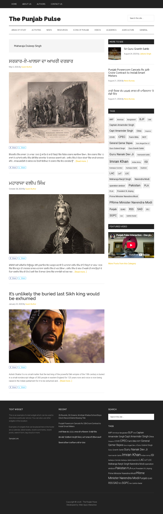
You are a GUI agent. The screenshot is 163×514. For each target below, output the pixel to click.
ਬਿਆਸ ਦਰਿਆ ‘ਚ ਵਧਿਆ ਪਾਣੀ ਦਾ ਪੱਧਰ (72, 443)
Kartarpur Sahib (131, 168)
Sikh (121, 216)
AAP (111, 119)
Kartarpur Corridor (116, 168)
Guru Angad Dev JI (142, 143)
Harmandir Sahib (143, 155)
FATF (144, 137)
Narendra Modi (142, 179)
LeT (119, 173)
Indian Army (136, 162)
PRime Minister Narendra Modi (131, 202)
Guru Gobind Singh (117, 148)
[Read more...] (82, 161)
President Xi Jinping (125, 191)
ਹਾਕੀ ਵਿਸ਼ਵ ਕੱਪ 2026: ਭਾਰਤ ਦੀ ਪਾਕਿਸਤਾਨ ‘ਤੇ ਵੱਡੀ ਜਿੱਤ (78, 432)
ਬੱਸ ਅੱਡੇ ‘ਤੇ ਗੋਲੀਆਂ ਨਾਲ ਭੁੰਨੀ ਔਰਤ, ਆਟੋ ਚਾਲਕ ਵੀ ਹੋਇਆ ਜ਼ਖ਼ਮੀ (80, 437)
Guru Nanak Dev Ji (122, 154)
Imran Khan (119, 161)
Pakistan (134, 185)
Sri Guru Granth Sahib (136, 48)
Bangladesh (131, 120)
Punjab (113, 209)
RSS (131, 209)
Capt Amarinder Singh (121, 130)
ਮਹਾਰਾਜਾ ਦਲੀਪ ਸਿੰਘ (27, 183)
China (139, 131)
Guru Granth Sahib (136, 148)
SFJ (147, 209)
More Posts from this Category (122, 263)
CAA (149, 120)
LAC (112, 173)
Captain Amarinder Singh (122, 125)
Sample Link (14, 439)
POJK (111, 191)
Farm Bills (133, 137)
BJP (141, 119)
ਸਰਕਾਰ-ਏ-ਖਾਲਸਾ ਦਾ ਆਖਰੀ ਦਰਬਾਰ (41, 61)
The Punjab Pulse (35, 18)
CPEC (121, 136)
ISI (146, 162)
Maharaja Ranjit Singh (120, 179)
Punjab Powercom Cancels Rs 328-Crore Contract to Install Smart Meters (129, 72)
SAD (139, 209)
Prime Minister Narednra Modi (124, 196)
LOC (127, 173)
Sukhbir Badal (131, 216)
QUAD (122, 209)
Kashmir (144, 168)
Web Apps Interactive (88, 505)
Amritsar (120, 120)
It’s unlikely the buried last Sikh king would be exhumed (54, 296)
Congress (148, 131)
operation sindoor (117, 186)
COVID (112, 137)
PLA (146, 185)
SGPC (113, 215)
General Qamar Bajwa (121, 143)
